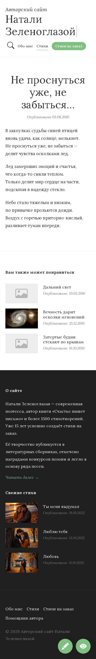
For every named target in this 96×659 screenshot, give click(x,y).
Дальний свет (57, 287)
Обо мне (14, 608)
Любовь (51, 556)
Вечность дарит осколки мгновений (63, 314)
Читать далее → (22, 477)
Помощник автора (24, 618)
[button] (83, 646)
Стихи (33, 608)
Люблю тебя (55, 531)
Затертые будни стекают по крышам (63, 339)
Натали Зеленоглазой (40, 25)
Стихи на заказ (58, 608)
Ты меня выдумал (61, 506)
